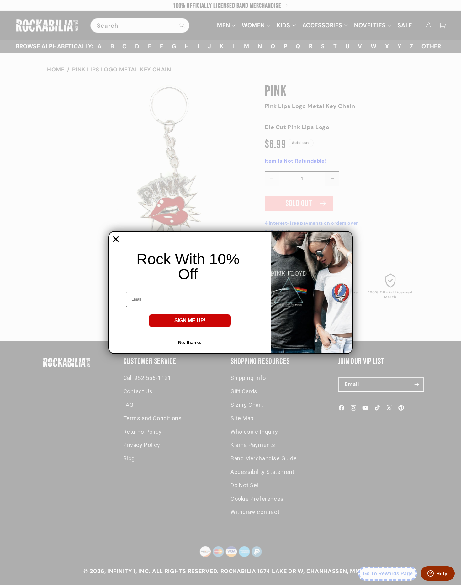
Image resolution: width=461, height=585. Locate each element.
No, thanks (189, 342)
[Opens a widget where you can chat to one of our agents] (437, 574)
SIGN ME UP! (189, 320)
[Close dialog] (115, 239)
